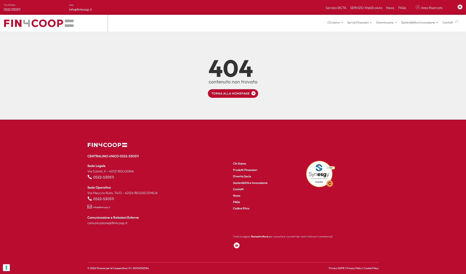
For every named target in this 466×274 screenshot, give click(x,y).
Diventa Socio (242, 176)
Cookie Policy (371, 268)
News (390, 8)
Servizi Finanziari (358, 22)
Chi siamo (333, 22)
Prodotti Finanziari (245, 170)
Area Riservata (432, 8)
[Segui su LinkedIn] (460, 7)
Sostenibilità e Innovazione (418, 22)
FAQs (402, 8)
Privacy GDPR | (337, 268)
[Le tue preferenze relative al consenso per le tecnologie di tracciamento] (6, 267)
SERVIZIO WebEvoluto (366, 8)
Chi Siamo (239, 163)
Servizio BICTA (336, 8)
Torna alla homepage (231, 93)
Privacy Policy (354, 268)
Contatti (448, 22)
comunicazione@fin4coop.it (107, 223)
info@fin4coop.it (101, 207)
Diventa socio (385, 22)
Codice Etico (241, 208)
